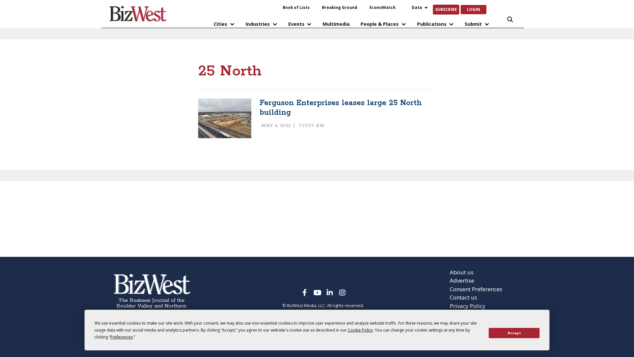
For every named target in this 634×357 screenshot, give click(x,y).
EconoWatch (383, 7)
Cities (220, 24)
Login (473, 9)
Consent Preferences (476, 289)
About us (462, 272)
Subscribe (446, 9)
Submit (473, 24)
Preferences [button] (121, 337)
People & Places (380, 24)
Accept (514, 333)
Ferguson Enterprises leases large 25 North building (341, 107)
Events (296, 24)
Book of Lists (296, 7)
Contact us (463, 297)
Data (417, 7)
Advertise (462, 280)
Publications (431, 24)
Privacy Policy (467, 306)
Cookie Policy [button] (360, 330)
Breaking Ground (339, 7)
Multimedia (336, 24)
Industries (258, 24)
